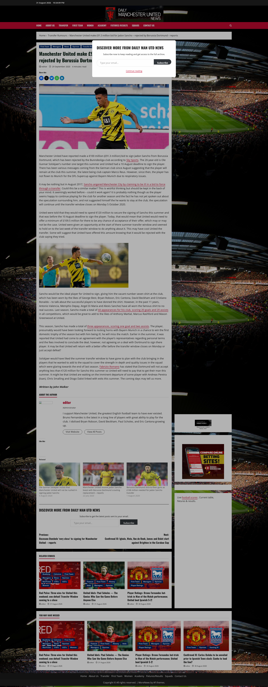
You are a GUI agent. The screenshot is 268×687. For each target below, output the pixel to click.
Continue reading (134, 71)
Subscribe (162, 62)
